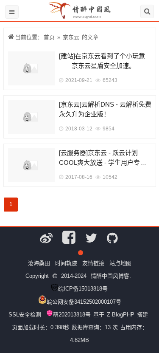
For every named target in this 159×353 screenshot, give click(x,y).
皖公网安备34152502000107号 (84, 302)
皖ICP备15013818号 (83, 288)
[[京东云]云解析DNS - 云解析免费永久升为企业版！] (31, 117)
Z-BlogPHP (120, 314)
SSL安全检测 (24, 314)
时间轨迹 (66, 263)
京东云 (71, 37)
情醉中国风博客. (111, 276)
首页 (49, 37)
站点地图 (120, 263)
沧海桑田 (39, 263)
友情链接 (93, 263)
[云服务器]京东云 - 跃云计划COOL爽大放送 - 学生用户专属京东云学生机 (102, 162)
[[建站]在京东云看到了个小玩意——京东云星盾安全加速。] (31, 68)
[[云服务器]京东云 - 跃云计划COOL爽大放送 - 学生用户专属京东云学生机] (31, 165)
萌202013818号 (72, 314)
